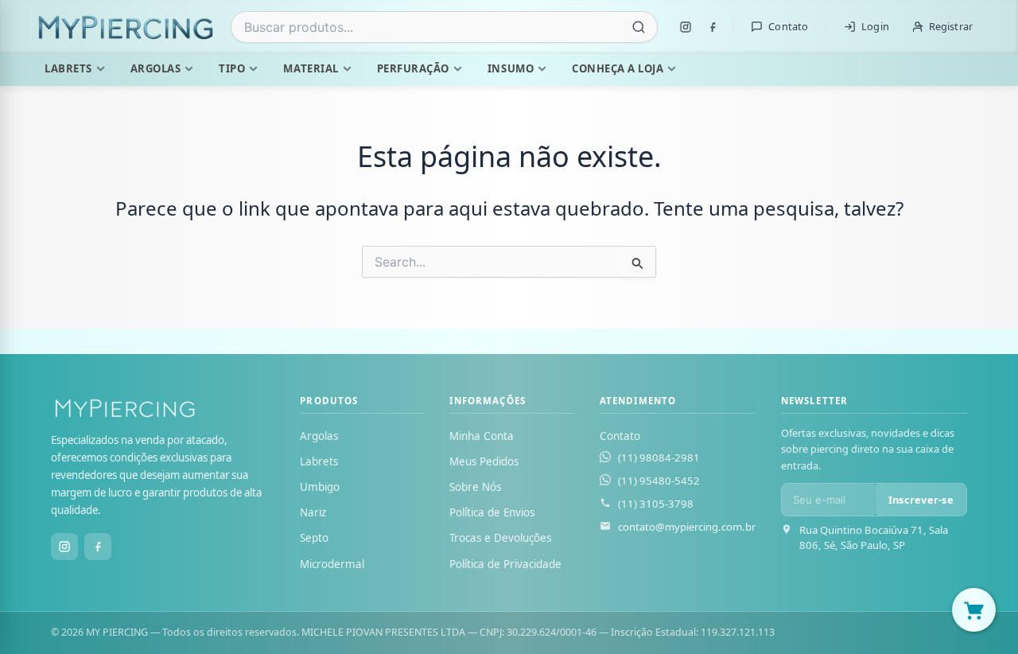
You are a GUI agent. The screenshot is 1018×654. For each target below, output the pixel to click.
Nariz (313, 512)
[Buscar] (638, 27)
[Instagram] (685, 27)
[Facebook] (713, 27)
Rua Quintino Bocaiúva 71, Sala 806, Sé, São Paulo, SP (873, 537)
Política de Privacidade (505, 564)
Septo (314, 538)
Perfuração (413, 68)
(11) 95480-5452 (659, 480)
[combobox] (444, 27)
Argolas (155, 68)
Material (310, 68)
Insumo (511, 68)
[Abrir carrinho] (974, 610)
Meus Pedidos (484, 461)
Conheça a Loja (617, 68)
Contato (788, 26)
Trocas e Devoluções (500, 538)
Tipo (232, 68)
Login (875, 26)
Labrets (68, 68)
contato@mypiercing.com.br (687, 527)
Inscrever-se (921, 499)
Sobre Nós (475, 487)
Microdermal (332, 564)
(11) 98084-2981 (659, 457)
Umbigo (320, 487)
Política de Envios (491, 512)
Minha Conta (481, 436)
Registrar (951, 26)
